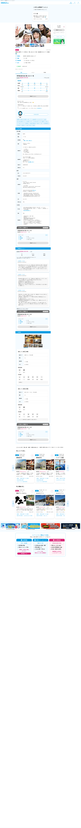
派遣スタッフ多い (40, 123)
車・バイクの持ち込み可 (34, 121)
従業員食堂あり (46, 123)
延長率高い (27, 123)
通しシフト (29, 119)
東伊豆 (24, 454)
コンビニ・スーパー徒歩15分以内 (22, 481)
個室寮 (18, 119)
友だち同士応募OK (20, 121)
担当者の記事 (36, 114)
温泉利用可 (34, 119)
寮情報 (45, 72)
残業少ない (24, 125)
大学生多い (19, 125)
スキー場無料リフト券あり (44, 121)
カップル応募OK (26, 121)
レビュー (33, 72)
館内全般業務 (22, 455)
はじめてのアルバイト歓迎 (42, 119)
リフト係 (21, 491)
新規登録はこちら (24, 553)
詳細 (21, 72)
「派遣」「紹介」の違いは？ (27, 140)
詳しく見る (47, 77)
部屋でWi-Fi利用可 (24, 119)
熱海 (63, 454)
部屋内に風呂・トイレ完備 (24, 478)
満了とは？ (34, 190)
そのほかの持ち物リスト (27, 210)
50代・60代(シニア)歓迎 (31, 125)
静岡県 (21, 454)
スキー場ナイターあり (20, 123)
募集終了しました (33, 96)
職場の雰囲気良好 (33, 123)
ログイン (58, 36)
